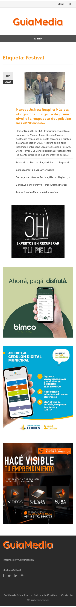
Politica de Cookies (45, 595)
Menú (61, 4)
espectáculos (31, 177)
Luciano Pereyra (33, 184)
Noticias (48, 162)
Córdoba (20, 169)
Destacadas (36, 162)
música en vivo (50, 192)
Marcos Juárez (50, 184)
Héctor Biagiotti (58, 177)
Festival (44, 177)
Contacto (67, 595)
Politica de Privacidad (16, 595)
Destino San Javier (36, 169)
